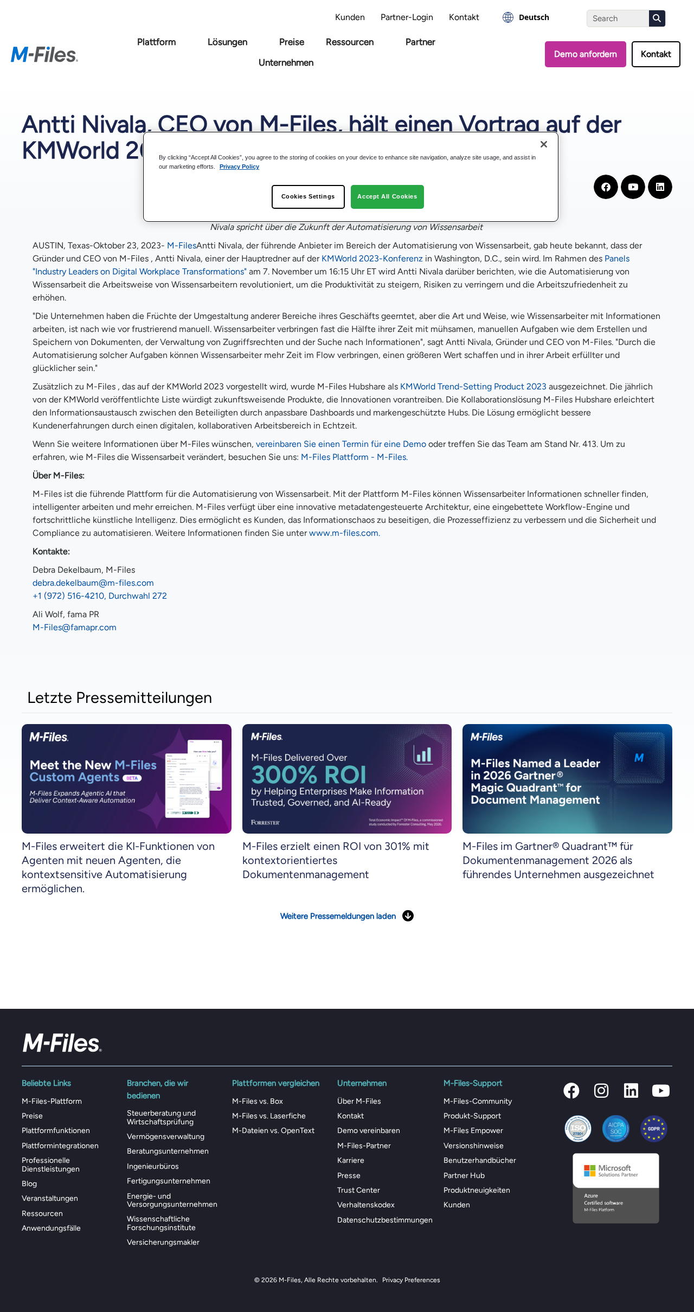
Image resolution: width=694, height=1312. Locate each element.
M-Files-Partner (364, 1145)
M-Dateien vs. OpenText (273, 1130)
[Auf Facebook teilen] (606, 187)
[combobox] (526, 17)
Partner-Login (407, 17)
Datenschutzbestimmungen (385, 1220)
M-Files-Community (478, 1101)
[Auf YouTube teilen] (633, 187)
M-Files (181, 245)
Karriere (350, 1160)
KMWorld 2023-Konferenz (372, 258)
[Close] (544, 144)
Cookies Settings (308, 196)
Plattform (156, 41)
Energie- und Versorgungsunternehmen (172, 1200)
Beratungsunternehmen (168, 1151)
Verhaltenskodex (366, 1204)
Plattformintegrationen (60, 1145)
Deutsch (534, 17)
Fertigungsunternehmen (168, 1181)
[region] (351, 176)
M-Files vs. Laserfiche (269, 1116)
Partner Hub (464, 1175)
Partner (420, 41)
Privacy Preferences (411, 1280)
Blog (29, 1183)
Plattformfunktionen (56, 1130)
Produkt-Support (472, 1116)
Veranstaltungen (50, 1198)
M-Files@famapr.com (75, 627)
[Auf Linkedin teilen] (660, 187)
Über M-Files (359, 1101)
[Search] (657, 18)
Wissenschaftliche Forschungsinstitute (161, 1223)
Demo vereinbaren (368, 1130)
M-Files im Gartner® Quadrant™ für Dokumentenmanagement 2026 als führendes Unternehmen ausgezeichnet (558, 860)
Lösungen (227, 41)
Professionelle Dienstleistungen (51, 1164)
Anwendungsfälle (51, 1228)
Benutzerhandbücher (480, 1160)
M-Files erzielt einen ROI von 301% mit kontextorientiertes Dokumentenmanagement (335, 860)
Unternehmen (286, 62)
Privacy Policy (239, 166)
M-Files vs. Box (257, 1101)
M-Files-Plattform (52, 1101)
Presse (349, 1175)
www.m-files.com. (344, 533)
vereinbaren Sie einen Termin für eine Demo (341, 444)
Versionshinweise (474, 1145)
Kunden (350, 17)
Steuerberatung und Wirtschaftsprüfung (161, 1117)
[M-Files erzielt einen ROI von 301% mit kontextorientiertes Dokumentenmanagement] (347, 778)
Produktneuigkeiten (477, 1190)
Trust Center (358, 1190)
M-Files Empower (473, 1130)
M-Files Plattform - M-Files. (354, 457)
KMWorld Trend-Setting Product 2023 (473, 386)
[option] (526, 17)
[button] (571, 1090)
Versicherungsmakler (163, 1242)
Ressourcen (350, 41)
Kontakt (464, 17)
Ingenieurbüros (153, 1166)
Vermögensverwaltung (165, 1136)
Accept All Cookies (387, 196)
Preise (291, 41)
